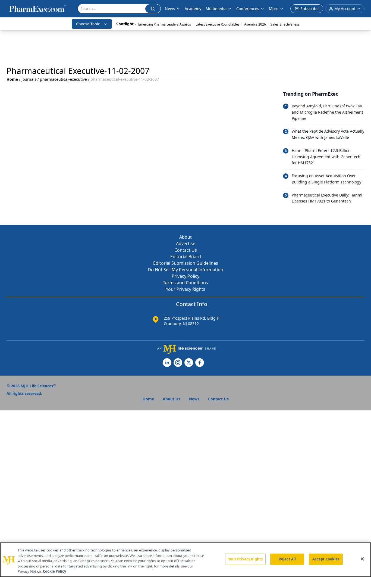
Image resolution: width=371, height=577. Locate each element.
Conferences (247, 8)
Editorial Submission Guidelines (185, 263)
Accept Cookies (325, 559)
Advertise (185, 244)
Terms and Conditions (185, 283)
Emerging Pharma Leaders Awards (164, 24)
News (170, 8)
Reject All (287, 559)
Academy (193, 8)
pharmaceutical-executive (63, 79)
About (185, 237)
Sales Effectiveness (285, 24)
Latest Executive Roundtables (218, 24)
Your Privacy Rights (185, 289)
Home (12, 79)
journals (28, 79)
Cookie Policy (54, 571)
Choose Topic (88, 23)
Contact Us (185, 250)
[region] (185, 559)
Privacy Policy (185, 276)
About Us (171, 398)
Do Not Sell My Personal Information (185, 270)
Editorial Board (185, 257)
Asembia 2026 (255, 24)
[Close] (362, 559)
